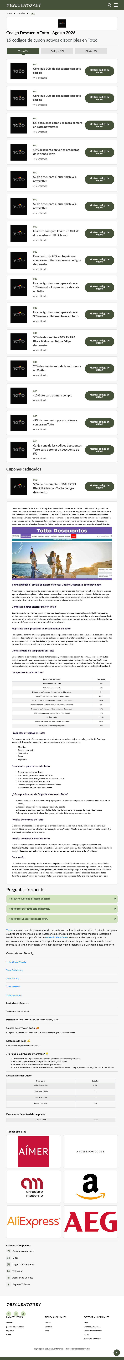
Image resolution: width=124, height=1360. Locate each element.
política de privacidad (15, 1326)
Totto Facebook (13, 986)
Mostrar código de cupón (99, 71)
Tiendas (21, 13)
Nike (47, 1330)
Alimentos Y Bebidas (92, 1338)
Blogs (8, 1334)
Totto (9, 930)
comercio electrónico (56, 937)
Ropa (86, 1322)
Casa (9, 13)
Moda (86, 1334)
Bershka (48, 1326)
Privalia (48, 1322)
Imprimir (10, 1330)
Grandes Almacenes (92, 1326)
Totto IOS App (12, 978)
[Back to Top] (117, 1352)
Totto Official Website (16, 961)
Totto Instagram (13, 995)
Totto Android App (14, 970)
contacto (10, 1322)
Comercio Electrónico (93, 1330)
